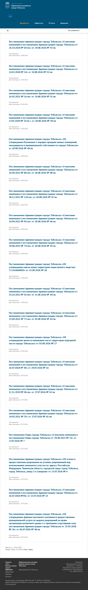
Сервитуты (39, 23)
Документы (24, 23)
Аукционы (64, 23)
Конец (31, 549)
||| (8, 30)
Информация (12, 68)
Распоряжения (12, 55)
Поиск (9, 74)
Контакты (8, 577)
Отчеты (52, 23)
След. (25, 549)
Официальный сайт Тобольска (28, 570)
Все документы (12, 35)
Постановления (12, 42)
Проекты (10, 48)
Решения (10, 61)
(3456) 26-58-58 (78, 571)
